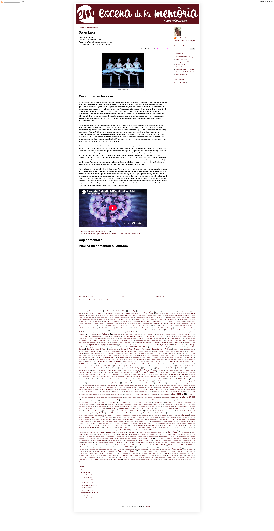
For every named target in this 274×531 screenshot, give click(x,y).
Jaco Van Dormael (113, 381)
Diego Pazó (91, 357)
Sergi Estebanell (102, 444)
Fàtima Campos (130, 366)
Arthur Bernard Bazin (91, 325)
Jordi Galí (150, 387)
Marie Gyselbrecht (97, 413)
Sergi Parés (111, 444)
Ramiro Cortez (161, 434)
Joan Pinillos (167, 385)
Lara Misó (102, 400)
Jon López (89, 387)
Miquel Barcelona (106, 419)
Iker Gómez (192, 374)
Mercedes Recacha (175, 417)
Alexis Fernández (114, 317)
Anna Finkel (98, 321)
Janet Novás (126, 383)
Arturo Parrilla (102, 325)
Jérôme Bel (153, 389)
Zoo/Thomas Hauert (84, 459)
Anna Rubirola (127, 321)
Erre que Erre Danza (151, 361)
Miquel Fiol (118, 419)
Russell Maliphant (130, 440)
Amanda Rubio (171, 317)
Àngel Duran (116, 459)
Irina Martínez (110, 379)
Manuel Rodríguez (174, 408)
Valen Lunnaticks (124, 453)
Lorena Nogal (99, 404)
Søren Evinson (129, 449)
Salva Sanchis (157, 440)
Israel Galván (183, 379)
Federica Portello (157, 363)
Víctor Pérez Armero (125, 455)
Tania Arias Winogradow (141, 449)
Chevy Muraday (127, 334)
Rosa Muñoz (186, 438)
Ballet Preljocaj (82, 328)
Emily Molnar (169, 359)
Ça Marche (154, 459)
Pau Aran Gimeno (144, 428)
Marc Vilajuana (107, 411)
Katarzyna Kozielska (118, 391)
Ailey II (85, 313)
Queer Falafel (161, 432)
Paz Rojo (115, 430)
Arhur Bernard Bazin (135, 323)
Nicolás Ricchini (181, 423)
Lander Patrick (86, 400)
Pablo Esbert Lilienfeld (110, 427)
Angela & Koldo (145, 319)
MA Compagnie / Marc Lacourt (147, 406)
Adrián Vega (132, 311)
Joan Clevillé (158, 385)
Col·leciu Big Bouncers (100, 340)
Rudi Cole (121, 440)
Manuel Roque (187, 408)
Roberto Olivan (148, 438)
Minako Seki (95, 419)
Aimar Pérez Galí (95, 313)
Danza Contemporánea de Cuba (102, 355)
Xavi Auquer (190, 455)
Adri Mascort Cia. (120, 311)
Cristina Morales (137, 351)
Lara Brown (95, 400)
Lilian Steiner (179, 402)
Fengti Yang (178, 363)
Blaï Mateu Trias (134, 330)
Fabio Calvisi (134, 363)
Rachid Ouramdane (111, 434)
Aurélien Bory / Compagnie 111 (127, 325)
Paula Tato (81, 430)
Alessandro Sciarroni (182, 315)
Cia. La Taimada (115, 336)
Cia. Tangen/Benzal (149, 336)
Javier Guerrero (160, 383)
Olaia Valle (132, 425)
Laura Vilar (151, 400)
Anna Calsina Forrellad (86, 321)
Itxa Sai (87, 381)
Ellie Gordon (151, 359)
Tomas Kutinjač (143, 451)
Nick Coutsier (152, 423)
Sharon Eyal (134, 445)
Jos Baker (165, 387)
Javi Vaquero (136, 383)
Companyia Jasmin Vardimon (95, 347)
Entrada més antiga (160, 296)
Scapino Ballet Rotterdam (144, 442)
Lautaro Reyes (172, 400)
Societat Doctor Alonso (186, 445)
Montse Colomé (168, 419)
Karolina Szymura (106, 391)
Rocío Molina (159, 438)
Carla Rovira (131, 332)
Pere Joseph (159, 430)
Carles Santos (162, 332)
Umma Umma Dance (96, 453)
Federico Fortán (168, 363)
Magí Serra (89, 408)
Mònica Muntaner (155, 421)
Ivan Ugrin (104, 381)
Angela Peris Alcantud (156, 319)
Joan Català (148, 385)
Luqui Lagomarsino (113, 406)
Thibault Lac (90, 451)
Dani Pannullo (110, 353)
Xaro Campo (182, 455)
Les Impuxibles (158, 402)
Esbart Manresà (184, 361)
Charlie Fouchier (116, 334)
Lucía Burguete (190, 404)
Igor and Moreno (164, 374)
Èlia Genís (163, 459)
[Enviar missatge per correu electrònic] (110, 231)
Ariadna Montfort (147, 323)
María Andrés (163, 415)
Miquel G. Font (128, 419)
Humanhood (192, 372)
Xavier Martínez (122, 457)
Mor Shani (87, 421)
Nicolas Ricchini (171, 423)
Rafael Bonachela (123, 434)
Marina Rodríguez (148, 413)
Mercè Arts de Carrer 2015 (90, 493)
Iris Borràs (120, 378)
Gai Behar (153, 366)
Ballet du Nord (136, 328)
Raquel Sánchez (100, 436)
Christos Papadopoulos (185, 334)
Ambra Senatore (181, 317)
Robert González (125, 438)
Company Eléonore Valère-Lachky (128, 344)
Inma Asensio (161, 376)
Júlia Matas (171, 389)
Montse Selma (181, 419)
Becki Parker (96, 330)
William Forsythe (161, 455)
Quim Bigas (172, 432)
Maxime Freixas (137, 417)
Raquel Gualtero (173, 434)
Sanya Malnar (187, 440)
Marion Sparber (172, 413)
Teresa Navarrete (188, 449)
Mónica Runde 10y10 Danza (169, 421)
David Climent (154, 355)
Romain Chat (177, 438)
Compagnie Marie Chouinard (142, 342)
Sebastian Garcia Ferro (161, 442)
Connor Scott (189, 349)
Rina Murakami (104, 438)
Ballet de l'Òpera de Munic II (123, 328)
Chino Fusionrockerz (148, 334)
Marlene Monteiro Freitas (90, 415)
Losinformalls (128, 404)
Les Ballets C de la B (126, 402)
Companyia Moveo (175, 347)
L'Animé (184, 391)
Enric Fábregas (128, 361)
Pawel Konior (107, 430)
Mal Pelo (111, 409)
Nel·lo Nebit (134, 423)
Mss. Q (147, 421)
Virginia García (84, 455)
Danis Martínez (87, 355)
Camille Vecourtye (89, 332)
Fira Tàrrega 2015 (87, 490)
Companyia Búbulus (180, 344)
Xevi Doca (132, 457)
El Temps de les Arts (182, 62)
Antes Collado (168, 321)
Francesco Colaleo (188, 363)
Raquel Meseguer (89, 436)
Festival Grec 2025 (87, 475)
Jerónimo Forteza (99, 385)
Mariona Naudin (183, 413)
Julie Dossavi (124, 389)
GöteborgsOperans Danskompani (184, 370)
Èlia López (170, 459)
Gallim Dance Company (165, 366)
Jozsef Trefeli (174, 387)
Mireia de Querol (150, 419)
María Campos (183, 415)
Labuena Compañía (117, 397)
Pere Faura (147, 430)
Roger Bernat (168, 438)
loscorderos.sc (105, 459)
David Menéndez (189, 355)
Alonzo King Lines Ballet (127, 317)
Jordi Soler (158, 387)
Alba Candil (179, 313)
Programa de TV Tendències (185, 72)
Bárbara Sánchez (170, 330)
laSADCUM (94, 459)
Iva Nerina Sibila (95, 381)
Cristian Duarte (115, 351)
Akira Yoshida (119, 313)
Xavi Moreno (92, 457)
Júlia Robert (180, 389)
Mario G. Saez (161, 413)
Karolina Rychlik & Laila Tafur (91, 391)
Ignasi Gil (146, 374)
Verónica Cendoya (183, 453)
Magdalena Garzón (181, 406)
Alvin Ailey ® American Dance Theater (145, 317)
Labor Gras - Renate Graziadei (102, 397)
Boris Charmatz (146, 330)
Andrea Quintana (103, 319)
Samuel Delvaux (167, 440)
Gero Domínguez (136, 368)
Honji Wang (161, 372)
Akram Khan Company (133, 313)
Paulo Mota (98, 430)
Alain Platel (148, 313)
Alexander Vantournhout (101, 317)
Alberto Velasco (119, 315)
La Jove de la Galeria (117, 394)
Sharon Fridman (145, 444)
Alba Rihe (186, 313)
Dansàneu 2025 (86, 472)
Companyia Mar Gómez (137, 347)
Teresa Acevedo (166, 449)
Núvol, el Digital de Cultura (185, 69)
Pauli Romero (89, 430)
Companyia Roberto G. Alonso (96, 349)
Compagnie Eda (105, 342)
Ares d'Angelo (123, 323)
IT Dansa (107, 374)
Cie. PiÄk (171, 336)
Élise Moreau (179, 459)
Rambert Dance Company (149, 434)
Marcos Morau (136, 411)
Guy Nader (144, 370)
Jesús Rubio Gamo (123, 385)
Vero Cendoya (171, 453)
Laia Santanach (166, 397)
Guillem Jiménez (84, 370)
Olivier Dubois (189, 425)
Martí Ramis (154, 415)
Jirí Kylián (138, 385)
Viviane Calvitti (94, 455)
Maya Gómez (146, 417)
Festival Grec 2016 (87, 498)
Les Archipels (112, 402)
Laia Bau (140, 397)
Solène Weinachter (116, 447)
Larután (109, 400)
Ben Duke (105, 330)
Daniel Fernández (139, 353)
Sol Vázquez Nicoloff (94, 447)
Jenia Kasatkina (89, 385)
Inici (123, 296)
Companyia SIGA (113, 349)
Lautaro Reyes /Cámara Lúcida (187, 400)
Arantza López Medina (112, 323)
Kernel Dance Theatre (146, 391)
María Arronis (172, 415)
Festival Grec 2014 (87, 477)
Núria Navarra (109, 425)
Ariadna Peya (158, 323)
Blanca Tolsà (124, 330)
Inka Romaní (150, 376)
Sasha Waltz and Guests (124, 442)
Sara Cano (88, 442)
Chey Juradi (137, 334)
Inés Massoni (186, 376)
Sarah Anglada (109, 442)
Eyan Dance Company (102, 363)
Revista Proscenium (182, 67)
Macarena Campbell (168, 406)
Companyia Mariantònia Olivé (159, 347)
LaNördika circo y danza (85, 397)
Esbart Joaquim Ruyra (171, 361)
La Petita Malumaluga (140, 394)
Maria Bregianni (159, 411)
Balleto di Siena (146, 328)
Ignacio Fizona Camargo (135, 374)
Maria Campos (169, 411)
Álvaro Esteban (136, 459)
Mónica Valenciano (184, 421)
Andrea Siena (112, 319)
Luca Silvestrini (148, 404)
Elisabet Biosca (141, 359)
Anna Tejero (136, 321)
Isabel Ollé (162, 378)
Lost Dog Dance (138, 404)
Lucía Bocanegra (178, 404)
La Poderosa (153, 394)
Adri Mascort (108, 311)
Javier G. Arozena (147, 383)
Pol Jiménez (121, 432)
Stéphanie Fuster (171, 447)
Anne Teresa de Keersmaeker (151, 321)
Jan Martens (116, 383)
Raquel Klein (185, 434)
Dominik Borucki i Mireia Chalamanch (142, 357)
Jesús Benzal (111, 385)
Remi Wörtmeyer (153, 436)
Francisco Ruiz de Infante (105, 366)
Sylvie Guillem (119, 449)
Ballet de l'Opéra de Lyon (107, 328)
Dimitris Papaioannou (123, 357)
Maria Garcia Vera (181, 411)
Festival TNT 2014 (87, 482)
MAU (159, 406)
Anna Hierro (107, 321)
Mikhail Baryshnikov (84, 419)
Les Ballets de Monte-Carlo (143, 402)
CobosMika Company (145, 338)
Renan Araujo (163, 436)
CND (80, 332)
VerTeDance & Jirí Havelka (148, 453)
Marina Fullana (124, 413)
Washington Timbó (140, 455)
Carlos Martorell (173, 332)
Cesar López (91, 334)
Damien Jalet (89, 353)
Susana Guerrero (93, 449)
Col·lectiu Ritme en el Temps (142, 340)
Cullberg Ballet (169, 351)
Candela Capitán (101, 332)
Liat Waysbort (170, 402)
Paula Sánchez (189, 427)
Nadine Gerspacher (90, 423)
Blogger (148, 506)
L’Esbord (135, 406)
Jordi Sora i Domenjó (183, 38)
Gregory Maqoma (161, 368)
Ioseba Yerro (93, 378)
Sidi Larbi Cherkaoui (158, 445)
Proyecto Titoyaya (143, 432)
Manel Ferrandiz (161, 408)
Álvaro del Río (145, 459)
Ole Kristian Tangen (144, 425)
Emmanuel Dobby (179, 359)
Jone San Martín (108, 387)
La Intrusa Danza (104, 394)
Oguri (116, 425)
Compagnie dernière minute (108, 345)
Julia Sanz (116, 389)
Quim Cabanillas (185, 432)
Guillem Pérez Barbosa (98, 370)
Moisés (159, 419)
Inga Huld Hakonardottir (118, 376)
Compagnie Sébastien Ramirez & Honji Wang (168, 342)
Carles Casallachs (142, 332)
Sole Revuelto (105, 447)
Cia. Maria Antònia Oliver (131, 336)
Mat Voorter (117, 417)
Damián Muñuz (99, 353)
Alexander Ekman (88, 317)
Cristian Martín (126, 351)
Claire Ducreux (83, 338)
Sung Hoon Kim (182, 447)
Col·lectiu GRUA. (126, 340)
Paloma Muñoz (122, 428)
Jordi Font (141, 387)
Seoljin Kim (92, 444)
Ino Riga (169, 376)
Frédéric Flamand (119, 366)
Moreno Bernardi (96, 421)
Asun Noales (112, 325)
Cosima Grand (95, 351)
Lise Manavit (188, 402)
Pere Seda (174, 430)
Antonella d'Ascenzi (179, 321)
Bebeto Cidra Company (85, 330)
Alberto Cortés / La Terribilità (105, 315)
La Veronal (177, 394)
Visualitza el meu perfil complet (184, 41)
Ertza (160, 361)
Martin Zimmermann (136, 415)
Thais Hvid (81, 451)
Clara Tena (101, 338)
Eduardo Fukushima (100, 359)
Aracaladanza (88, 323)
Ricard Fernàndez (184, 436)
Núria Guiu (99, 425)
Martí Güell (146, 415)
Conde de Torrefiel (179, 349)
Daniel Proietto (181, 353)
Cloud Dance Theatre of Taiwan (127, 338)
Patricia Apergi (133, 427)
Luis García (91, 406)
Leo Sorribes (102, 402)
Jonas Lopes (98, 387)
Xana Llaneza (172, 455)
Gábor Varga (169, 370)
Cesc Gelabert (103, 334)
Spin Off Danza (142, 447)
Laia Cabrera (148, 397)
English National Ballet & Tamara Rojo (107, 234)
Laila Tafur (175, 397)
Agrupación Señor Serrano (169, 311)
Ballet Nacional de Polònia (167, 325)
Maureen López (126, 417)
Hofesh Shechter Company (143, 372)
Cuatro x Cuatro (158, 351)
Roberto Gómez (136, 438)
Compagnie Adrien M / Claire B (176, 340)
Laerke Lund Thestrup (130, 397)
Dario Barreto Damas (132, 355)
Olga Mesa (164, 425)
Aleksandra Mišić (168, 315)
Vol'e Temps (103, 455)
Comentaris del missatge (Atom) (100, 300)
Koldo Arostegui (158, 391)
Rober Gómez (114, 438)
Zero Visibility (180, 457)
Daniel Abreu (119, 353)
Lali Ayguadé (188, 396)
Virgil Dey (192, 453)
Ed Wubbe (89, 359)
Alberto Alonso (91, 315)
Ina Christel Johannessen (101, 376)
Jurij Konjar (143, 389)
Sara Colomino (99, 442)
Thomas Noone (111, 451)
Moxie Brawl (139, 421)
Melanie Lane (164, 417)
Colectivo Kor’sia (159, 338)
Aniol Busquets (183, 319)
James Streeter (136, 234)
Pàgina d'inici (85, 470)
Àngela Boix (127, 459)
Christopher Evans (170, 334)
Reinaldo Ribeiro (142, 436)
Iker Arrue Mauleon (178, 374)
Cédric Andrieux (180, 351)
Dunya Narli (178, 357)
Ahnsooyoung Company (184, 311)
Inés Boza (176, 376)
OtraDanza (90, 428)
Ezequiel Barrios (115, 363)
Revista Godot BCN (182, 74)
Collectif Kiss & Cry (86, 340)
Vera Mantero (160, 453)
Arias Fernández (170, 323)
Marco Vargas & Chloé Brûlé (120, 411)
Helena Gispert (106, 372)
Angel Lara (136, 319)
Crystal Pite (147, 351)
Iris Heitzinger (129, 378)
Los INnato (120, 404)
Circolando (178, 336)
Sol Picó (82, 447)
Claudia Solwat (112, 338)
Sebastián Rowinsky (175, 442)
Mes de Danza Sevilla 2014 (90, 485)
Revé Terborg (173, 436)
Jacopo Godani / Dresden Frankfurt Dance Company (137, 381)
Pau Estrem (156, 427)
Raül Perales (110, 436)
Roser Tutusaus (112, 440)
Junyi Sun (133, 389)
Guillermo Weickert (114, 370)
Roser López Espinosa (99, 440)
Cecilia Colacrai (184, 332)
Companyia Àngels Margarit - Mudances (135, 349)
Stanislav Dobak (152, 447)
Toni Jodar (163, 451)
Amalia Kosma (161, 317)
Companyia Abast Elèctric (146, 344)
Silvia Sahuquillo (172, 444)
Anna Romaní (117, 321)
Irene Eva (101, 378)
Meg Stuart (155, 417)
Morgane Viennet (107, 421)
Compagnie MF (128, 342)
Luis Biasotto (82, 406)
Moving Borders (130, 421)
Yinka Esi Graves (160, 457)
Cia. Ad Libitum (83, 336)
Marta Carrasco (103, 415)
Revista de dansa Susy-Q (184, 57)
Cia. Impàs (105, 336)
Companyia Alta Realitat (163, 345)
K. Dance (187, 389)
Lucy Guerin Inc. (158, 404)
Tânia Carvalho (83, 453)
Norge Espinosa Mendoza (87, 425)
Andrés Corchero (124, 319)
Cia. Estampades (95, 336)
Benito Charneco (114, 330)
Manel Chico (151, 408)
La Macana (128, 394)
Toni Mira (171, 451)
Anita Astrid (192, 319)
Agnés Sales (156, 311)
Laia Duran (157, 397)
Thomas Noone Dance (127, 451)
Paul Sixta (163, 427)
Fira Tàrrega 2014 (87, 480)
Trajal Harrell (181, 451)
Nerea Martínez (143, 423)
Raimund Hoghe (135, 434)
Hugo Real (184, 372)
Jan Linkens (106, 383)
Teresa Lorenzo (177, 449)
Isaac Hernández (125, 234)
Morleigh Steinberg (119, 421)
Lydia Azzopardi (125, 406)
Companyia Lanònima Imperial (115, 347)
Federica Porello (145, 363)
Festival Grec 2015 (87, 487)
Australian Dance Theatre (144, 325)
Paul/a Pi (171, 427)
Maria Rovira (86, 413)
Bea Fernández (188, 328)
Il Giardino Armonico (86, 376)
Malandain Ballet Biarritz (127, 408)
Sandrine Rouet (177, 440)
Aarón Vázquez (83, 311)
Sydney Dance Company (106, 449)
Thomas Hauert (100, 451)
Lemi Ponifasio (84, 402)
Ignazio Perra (154, 374)
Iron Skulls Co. (140, 379)
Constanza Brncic (83, 351)
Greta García (171, 368)
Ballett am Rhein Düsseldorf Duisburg (162, 328)
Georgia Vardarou (112, 368)
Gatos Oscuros (180, 366)
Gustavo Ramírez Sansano (130, 370)
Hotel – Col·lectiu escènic (172, 372)
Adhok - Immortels (95, 311)
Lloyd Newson (89, 404)
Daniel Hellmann (150, 353)
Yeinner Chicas (150, 457)
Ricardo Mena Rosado (92, 438)
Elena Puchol (120, 359)
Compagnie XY (92, 345)
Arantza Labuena (99, 323)
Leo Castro (93, 402)
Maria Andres (148, 411)
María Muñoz (96, 417)
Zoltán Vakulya (190, 457)
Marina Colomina (111, 413)
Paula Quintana (179, 427)
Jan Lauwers (98, 383)
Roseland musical (85, 440)
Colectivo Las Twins (190, 338)
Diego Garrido (82, 357)
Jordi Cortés (131, 387)
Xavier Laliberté (111, 457)
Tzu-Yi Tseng (189, 451)
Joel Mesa (185, 385)
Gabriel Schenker (142, 366)
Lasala (116, 400)
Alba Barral (169, 313)
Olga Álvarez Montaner (176, 425)
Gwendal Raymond (158, 370)
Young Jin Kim (171, 457)
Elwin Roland (160, 359)
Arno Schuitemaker (183, 323)
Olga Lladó (155, 425)
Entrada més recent (86, 296)
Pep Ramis (137, 430)
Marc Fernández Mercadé (93, 411)
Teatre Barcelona (181, 59)
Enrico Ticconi (138, 361)
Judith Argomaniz (105, 389)
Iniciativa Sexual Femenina (135, 376)
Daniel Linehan (172, 353)
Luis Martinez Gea (101, 406)
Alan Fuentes (159, 313)
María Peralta (108, 417)
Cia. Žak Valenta (162, 336)
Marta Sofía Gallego (114, 415)
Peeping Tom (124, 430)
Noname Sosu (191, 423)
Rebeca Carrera (121, 436)
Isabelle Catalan (171, 378)
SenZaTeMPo (83, 445)
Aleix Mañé (141, 315)
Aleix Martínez (130, 315)
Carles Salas (153, 332)
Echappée (81, 359)
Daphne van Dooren (118, 355)
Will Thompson (150, 455)
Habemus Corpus (85, 372)
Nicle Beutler (161, 423)
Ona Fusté (81, 427)
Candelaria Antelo (112, 332)
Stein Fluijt (162, 447)
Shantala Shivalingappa (123, 444)
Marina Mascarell (136, 413)
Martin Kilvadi (125, 415)
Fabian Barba (125, 363)
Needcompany (125, 423)
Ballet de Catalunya (93, 328)
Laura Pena (143, 400)
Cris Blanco (105, 351)
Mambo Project (142, 408)
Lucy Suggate (168, 404)
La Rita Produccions (164, 394)
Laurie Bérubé (161, 400)
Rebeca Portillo (132, 436)
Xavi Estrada (83, 457)
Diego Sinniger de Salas (106, 357)
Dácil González (188, 357)
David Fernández (165, 355)
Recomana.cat (181, 64)
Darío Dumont (145, 355)
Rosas (193, 438)
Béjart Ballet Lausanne (186, 330)
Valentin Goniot (134, 453)
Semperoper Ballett (188, 442)
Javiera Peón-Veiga (183, 383)
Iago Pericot (116, 374)
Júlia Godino (163, 389)
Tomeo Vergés (153, 451)
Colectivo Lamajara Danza (174, 338)
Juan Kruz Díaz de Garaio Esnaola (88, 389)
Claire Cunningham (188, 336)
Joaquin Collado (176, 385)
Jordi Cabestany (119, 387)
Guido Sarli (189, 368)
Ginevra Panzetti (148, 368)
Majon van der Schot (100, 408)
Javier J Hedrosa (171, 383)
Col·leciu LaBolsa (114, 340)
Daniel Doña (128, 353)
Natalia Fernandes (103, 423)
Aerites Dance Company (144, 311)
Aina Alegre (108, 313)
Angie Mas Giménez (170, 319)
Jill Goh (132, 385)
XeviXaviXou (140, 457)
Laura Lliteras (134, 400)
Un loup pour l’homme (111, 453)
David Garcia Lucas (177, 355)
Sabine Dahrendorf (144, 440)
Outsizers (99, 427)
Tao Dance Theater (154, 449)
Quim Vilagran (99, 434)
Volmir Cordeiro (112, 455)
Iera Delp (124, 374)
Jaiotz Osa (159, 381)
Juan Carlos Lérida (186, 387)
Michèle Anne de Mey (187, 417)
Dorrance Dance (158, 357)
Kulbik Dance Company (172, 391)
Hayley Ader (97, 372)
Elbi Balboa (111, 359)
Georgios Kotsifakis (124, 368)
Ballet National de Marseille (184, 325)
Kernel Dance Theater (132, 391)
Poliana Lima (132, 432)
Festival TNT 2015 (87, 495)
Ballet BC (155, 325)
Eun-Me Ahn (90, 363)
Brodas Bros (158, 330)
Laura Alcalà (125, 400)
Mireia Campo (140, 419)
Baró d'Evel (177, 328)
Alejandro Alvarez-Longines (155, 315)
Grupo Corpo (180, 368)
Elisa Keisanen (129, 359)
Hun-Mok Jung (84, 374)
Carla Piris (122, 332)
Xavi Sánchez (101, 457)
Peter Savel (182, 430)
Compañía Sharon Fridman (161, 349)
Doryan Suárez (169, 357)
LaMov (191, 394)
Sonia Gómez (129, 447)
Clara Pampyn (92, 338)
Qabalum (153, 432)
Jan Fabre (89, 383)
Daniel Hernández (161, 353)
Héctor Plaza (93, 374)
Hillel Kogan (127, 372)
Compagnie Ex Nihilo (116, 342)
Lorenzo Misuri (111, 404)
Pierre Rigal (111, 432)
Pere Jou (167, 430)
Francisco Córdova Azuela (87, 366)
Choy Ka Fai (159, 334)
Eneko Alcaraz (89, 361)
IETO (100, 374)
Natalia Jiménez (114, 423)
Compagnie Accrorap (157, 340)
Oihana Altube (124, 425)
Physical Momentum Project (94, 432)
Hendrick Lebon (118, 372)
